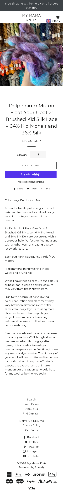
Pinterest (33, 446)
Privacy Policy (31, 425)
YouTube (33, 456)
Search (31, 399)
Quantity (22, 154)
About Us (32, 408)
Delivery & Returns (31, 420)
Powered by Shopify (31, 467)
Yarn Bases (31, 404)
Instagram (33, 451)
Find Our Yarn (31, 413)
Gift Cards (31, 430)
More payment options (31, 181)
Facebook (33, 437)
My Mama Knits (31, 18)
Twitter (33, 442)
